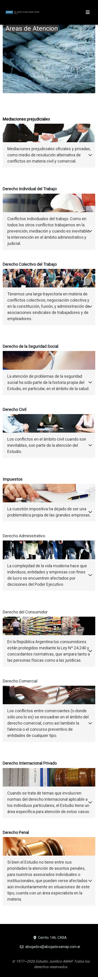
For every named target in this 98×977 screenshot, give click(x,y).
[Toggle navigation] (88, 12)
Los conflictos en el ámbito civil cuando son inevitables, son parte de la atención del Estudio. (46, 445)
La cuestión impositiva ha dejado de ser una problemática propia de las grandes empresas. (49, 511)
